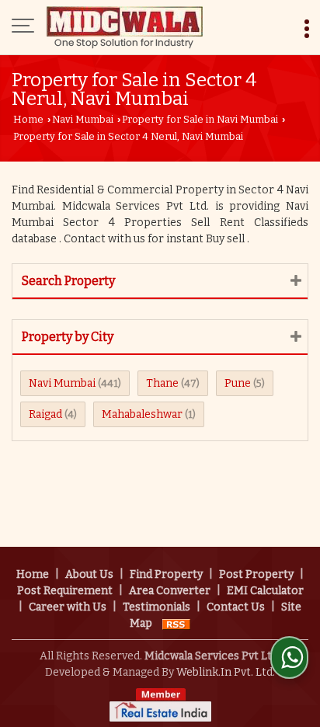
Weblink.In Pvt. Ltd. (225, 672)
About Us (89, 574)
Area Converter (169, 590)
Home (28, 119)
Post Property (256, 574)
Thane (162, 383)
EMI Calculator (265, 590)
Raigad (45, 414)
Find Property (166, 574)
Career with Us (67, 607)
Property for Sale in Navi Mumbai (200, 119)
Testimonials (156, 607)
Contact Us (236, 607)
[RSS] (176, 623)
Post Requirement (65, 590)
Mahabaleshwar (142, 414)
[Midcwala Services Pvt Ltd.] (125, 27)
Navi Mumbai (82, 119)
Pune (237, 383)
